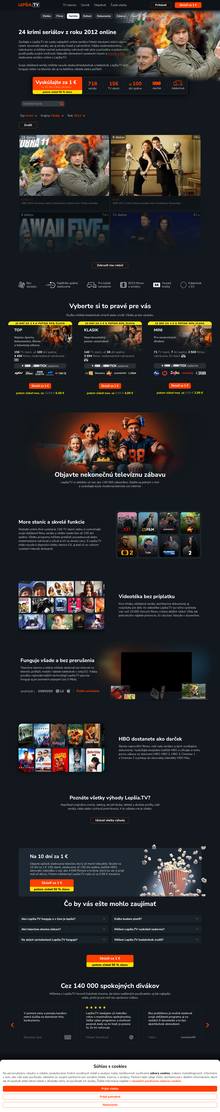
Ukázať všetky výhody (110, 820)
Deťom (87, 16)
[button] (12, 1025)
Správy (148, 16)
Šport (134, 16)
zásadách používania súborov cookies (156, 1081)
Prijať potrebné (110, 1097)
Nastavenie (110, 1105)
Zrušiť (28, 125)
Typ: (27, 116)
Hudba (162, 16)
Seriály (73, 16)
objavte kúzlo (116, 54)
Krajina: (51, 116)
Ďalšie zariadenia (88, 691)
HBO (174, 16)
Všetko (47, 16)
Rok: (75, 116)
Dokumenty (104, 16)
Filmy (59, 16)
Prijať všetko (110, 1089)
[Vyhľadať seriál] (61, 103)
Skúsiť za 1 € (188, 5)
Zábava (121, 16)
